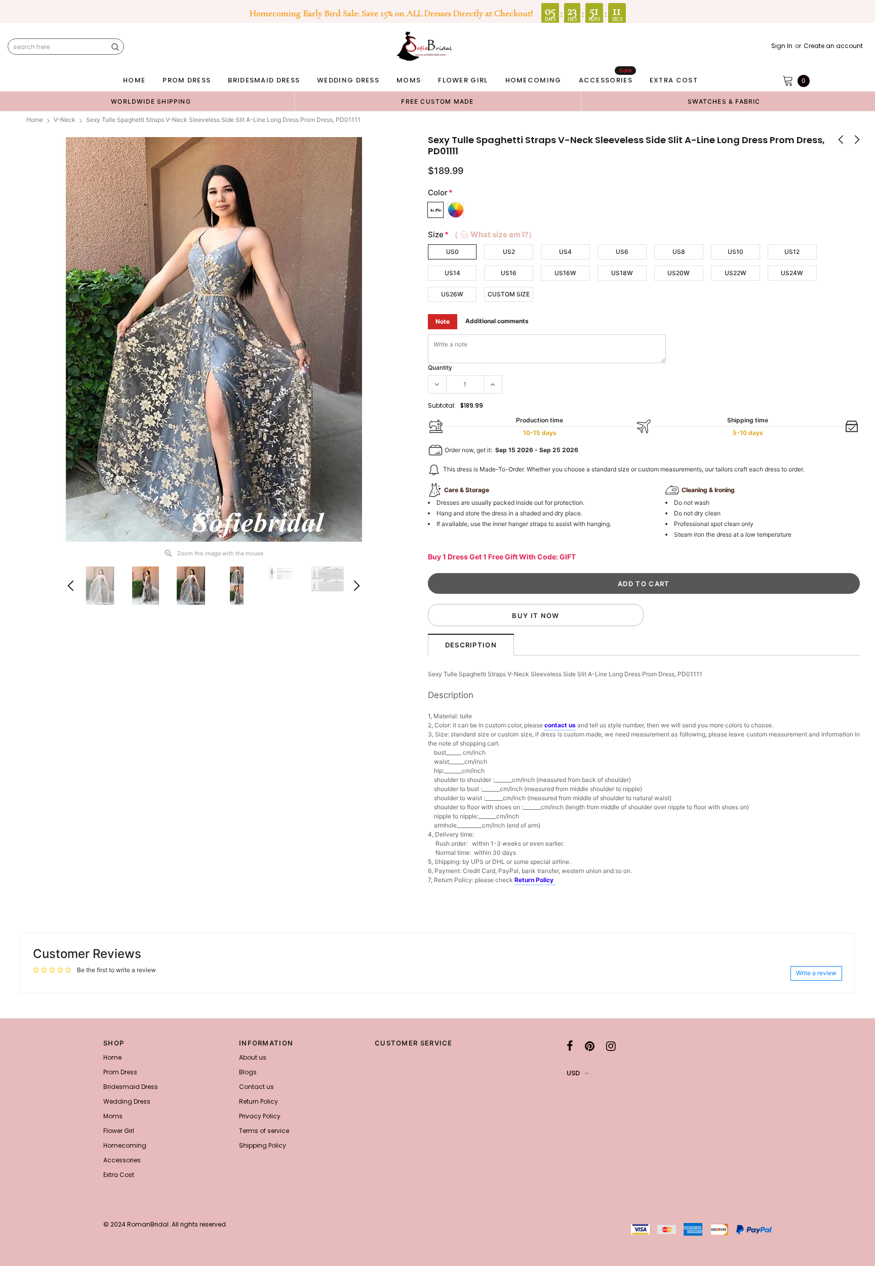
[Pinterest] (589, 1046)
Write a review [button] (816, 973)
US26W (452, 294)
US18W (622, 273)
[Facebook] (570, 1046)
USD (573, 1073)
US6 (622, 251)
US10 (735, 251)
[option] (151, 101)
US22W (735, 273)
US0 (452, 251)
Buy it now (535, 616)
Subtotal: (442, 405)
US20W (678, 273)
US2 (509, 251)
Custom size (509, 294)
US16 (508, 273)
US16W (565, 273)
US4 (565, 251)
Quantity (440, 367)
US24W (792, 273)
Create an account (833, 46)
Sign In (781, 46)
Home (34, 119)
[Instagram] (611, 1046)
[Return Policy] (554, 880)
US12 (792, 251)
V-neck (64, 119)
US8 (678, 251)
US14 (452, 273)
